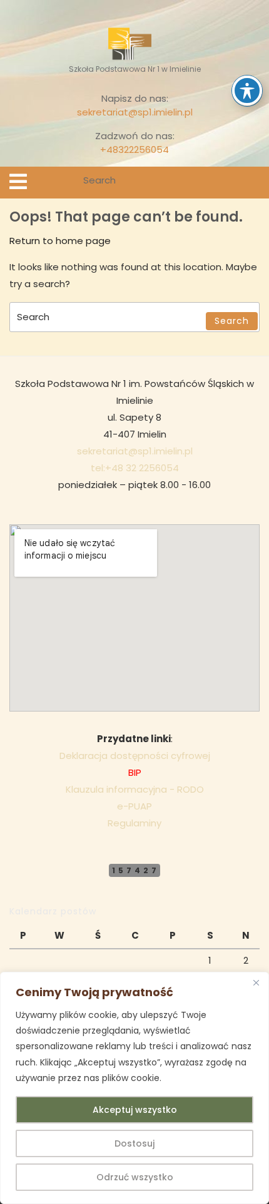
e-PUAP (134, 806)
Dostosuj (134, 1143)
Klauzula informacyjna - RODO (135, 789)
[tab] (18, 182)
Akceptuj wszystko (135, 1110)
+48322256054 (134, 149)
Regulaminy (134, 823)
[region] (134, 1088)
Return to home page (60, 240)
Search (251, 182)
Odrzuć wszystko (134, 1177)
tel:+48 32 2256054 (135, 467)
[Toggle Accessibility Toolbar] (247, 90)
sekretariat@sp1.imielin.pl (135, 112)
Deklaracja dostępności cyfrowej (134, 755)
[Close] (255, 982)
